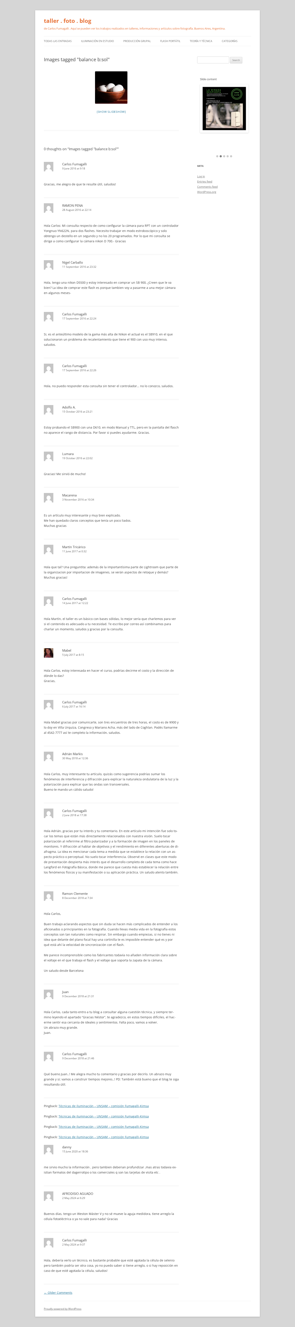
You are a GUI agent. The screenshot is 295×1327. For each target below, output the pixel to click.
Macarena (69, 495)
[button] (217, 156)
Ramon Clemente (75, 893)
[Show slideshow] (111, 112)
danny (66, 1147)
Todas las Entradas (58, 41)
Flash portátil (170, 41)
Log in (201, 176)
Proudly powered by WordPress (62, 1309)
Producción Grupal (137, 41)
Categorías (230, 41)
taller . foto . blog (67, 21)
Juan (65, 992)
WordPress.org (206, 192)
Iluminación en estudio (97, 41)
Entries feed (204, 181)
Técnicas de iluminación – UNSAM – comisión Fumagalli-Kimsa (104, 1106)
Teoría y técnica (201, 41)
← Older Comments (58, 1293)
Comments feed (207, 187)
